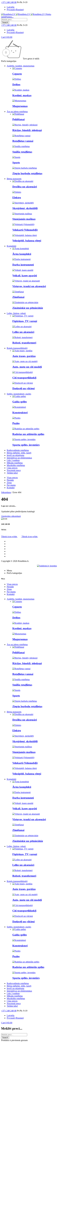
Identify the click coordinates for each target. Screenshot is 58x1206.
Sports (16, 162)
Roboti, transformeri (24, 342)
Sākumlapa (6, 492)
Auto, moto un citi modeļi (27, 366)
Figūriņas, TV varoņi (24, 321)
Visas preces (12, 541)
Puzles (16, 423)
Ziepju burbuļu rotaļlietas (27, 173)
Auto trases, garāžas (24, 356)
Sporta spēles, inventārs (26, 444)
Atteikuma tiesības (15, 554)
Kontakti (10, 556)
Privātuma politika (15, 549)
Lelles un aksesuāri (23, 332)
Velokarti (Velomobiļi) (25, 229)
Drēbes (16, 84)
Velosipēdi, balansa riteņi (26, 240)
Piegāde (10, 546)
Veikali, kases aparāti (24, 275)
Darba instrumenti (23, 264)
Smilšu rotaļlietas (22, 151)
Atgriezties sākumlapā (11, 516)
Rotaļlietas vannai (22, 140)
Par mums (11, 544)
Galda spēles (19, 401)
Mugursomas (20, 106)
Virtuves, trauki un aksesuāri (29, 286)
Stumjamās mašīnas (23, 219)
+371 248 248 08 (8, 2)
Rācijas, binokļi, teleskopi (27, 130)
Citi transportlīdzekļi (24, 377)
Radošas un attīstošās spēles (28, 434)
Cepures (17, 73)
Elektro (16, 197)
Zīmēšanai (18, 297)
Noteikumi (11, 551)
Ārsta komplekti (21, 253)
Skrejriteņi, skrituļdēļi (25, 208)
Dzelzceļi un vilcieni (23, 388)
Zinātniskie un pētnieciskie (27, 307)
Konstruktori (20, 412)
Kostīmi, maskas (21, 95)
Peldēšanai (18, 119)
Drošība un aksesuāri (24, 186)
